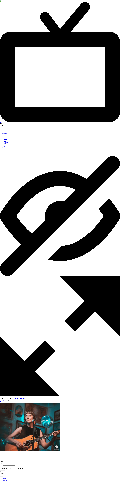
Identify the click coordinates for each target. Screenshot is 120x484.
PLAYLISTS (6, 142)
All (4, 136)
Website (1, 466)
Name (1, 463)
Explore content (4, 135)
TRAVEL (5, 143)
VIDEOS (5, 144)
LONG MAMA (19, 398)
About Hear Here (4, 481)
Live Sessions (4, 132)
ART (4, 137)
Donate (3, 147)
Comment (1, 461)
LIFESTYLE (6, 140)
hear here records (4, 133)
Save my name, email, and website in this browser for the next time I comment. (12, 468)
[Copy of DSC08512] (30, 451)
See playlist (1, 122)
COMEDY (5, 138)
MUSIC (5, 141)
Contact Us (3, 146)
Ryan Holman (2, 400)
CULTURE (5, 139)
